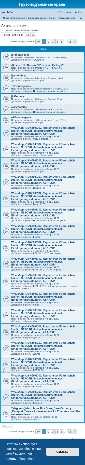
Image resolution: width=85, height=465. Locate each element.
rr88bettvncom (20, 54)
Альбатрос (38, 60)
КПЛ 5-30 (37, 386)
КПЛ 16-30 (38, 370)
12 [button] (69, 41)
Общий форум (40, 139)
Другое (36, 321)
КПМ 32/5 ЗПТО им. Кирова (47, 269)
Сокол (36, 305)
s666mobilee (19, 106)
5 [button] (61, 41)
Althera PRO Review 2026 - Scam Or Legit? (37, 65)
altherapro (39, 68)
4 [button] (57, 41)
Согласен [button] (62, 451)
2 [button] (48, 41)
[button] (38, 41)
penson (38, 417)
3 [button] (53, 41)
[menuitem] (10, 12)
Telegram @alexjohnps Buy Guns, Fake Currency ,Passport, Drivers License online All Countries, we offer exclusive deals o (45, 411)
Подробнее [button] (27, 458)
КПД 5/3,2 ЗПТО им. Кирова (47, 253)
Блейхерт (38, 403)
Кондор (36, 237)
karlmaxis (39, 136)
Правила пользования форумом (49, 91)
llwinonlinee (18, 75)
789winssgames (21, 86)
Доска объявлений (42, 155)
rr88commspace (21, 117)
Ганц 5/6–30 (39, 188)
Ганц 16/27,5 (39, 204)
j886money (18, 96)
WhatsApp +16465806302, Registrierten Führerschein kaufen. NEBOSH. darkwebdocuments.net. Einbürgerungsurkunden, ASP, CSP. (43, 130)
